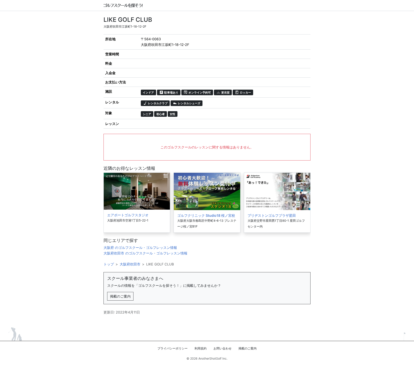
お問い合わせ (222, 348)
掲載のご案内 (120, 296)
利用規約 (200, 348)
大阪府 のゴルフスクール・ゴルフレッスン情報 (140, 247)
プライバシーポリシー (172, 348)
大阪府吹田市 (130, 264)
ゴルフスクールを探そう (123, 5)
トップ (109, 264)
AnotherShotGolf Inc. (212, 358)
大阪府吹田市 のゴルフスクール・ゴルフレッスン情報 (145, 253)
